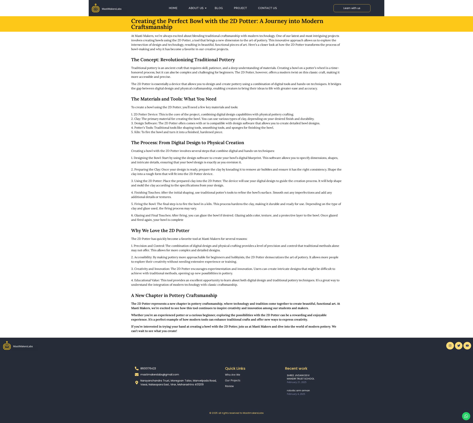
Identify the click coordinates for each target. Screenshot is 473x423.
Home (173, 8)
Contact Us (267, 8)
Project (240, 8)
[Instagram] (450, 346)
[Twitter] (459, 346)
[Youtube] (467, 346)
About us (196, 8)
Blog (219, 8)
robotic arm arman (298, 390)
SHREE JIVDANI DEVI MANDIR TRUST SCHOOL (300, 377)
